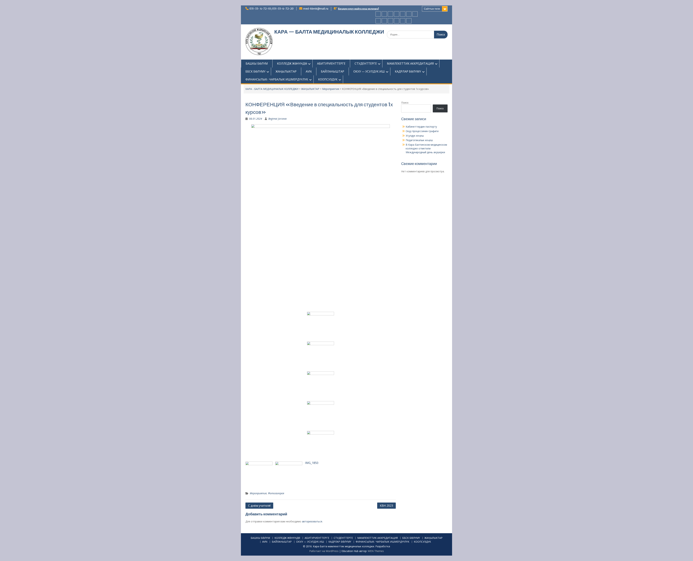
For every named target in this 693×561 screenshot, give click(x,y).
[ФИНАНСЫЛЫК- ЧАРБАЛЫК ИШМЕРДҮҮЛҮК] (402, 20)
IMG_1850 (311, 463)
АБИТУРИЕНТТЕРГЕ (331, 64)
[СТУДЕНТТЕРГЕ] (396, 14)
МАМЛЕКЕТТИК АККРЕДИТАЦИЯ (410, 64)
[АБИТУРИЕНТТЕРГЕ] (390, 14)
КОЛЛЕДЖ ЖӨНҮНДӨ (292, 64)
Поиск (405, 102)
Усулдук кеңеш (415, 135)
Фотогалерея (276, 493)
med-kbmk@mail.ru (315, 8)
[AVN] (378, 20)
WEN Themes (376, 551)
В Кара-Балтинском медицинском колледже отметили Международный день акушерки (426, 148)
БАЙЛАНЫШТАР (332, 71)
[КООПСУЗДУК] (408, 20)
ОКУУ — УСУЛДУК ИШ (369, 71)
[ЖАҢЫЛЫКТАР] (415, 14)
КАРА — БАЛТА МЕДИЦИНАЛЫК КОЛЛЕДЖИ (329, 32)
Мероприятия (330, 89)
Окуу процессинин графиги (422, 131)
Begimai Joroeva (277, 118)
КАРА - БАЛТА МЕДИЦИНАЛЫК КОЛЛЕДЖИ (271, 89)
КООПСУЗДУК (327, 79)
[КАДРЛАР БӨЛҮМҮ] (396, 20)
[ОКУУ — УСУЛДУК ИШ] (390, 20)
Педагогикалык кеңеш (419, 140)
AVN (309, 71)
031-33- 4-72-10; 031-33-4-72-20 (271, 8)
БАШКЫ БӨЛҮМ (257, 64)
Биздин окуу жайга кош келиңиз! (358, 8)
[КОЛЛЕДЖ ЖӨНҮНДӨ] (384, 14)
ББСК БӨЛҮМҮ (255, 71)
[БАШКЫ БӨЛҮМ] (378, 14)
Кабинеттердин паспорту (421, 126)
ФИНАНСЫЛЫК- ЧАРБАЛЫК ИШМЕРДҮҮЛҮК (276, 79)
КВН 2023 (386, 506)
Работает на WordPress (324, 551)
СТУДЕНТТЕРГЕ (366, 64)
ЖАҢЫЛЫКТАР (286, 71)
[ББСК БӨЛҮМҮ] (408, 14)
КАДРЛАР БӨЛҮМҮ (408, 71)
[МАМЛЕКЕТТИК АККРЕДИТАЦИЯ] (402, 14)
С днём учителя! (259, 506)
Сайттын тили (432, 8)
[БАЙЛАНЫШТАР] (384, 20)
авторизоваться (312, 521)
